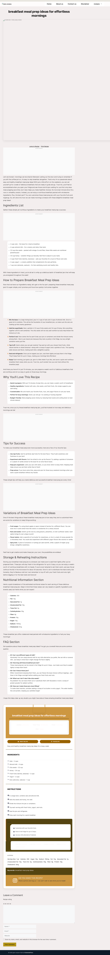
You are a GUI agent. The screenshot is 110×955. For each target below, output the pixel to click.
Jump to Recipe (34, 146)
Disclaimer (85, 4)
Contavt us (72, 4)
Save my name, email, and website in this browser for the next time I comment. (30, 939)
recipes (97, 4)
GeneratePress (29, 952)
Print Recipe (45, 146)
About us (59, 4)
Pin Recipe (56, 741)
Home (49, 4)
